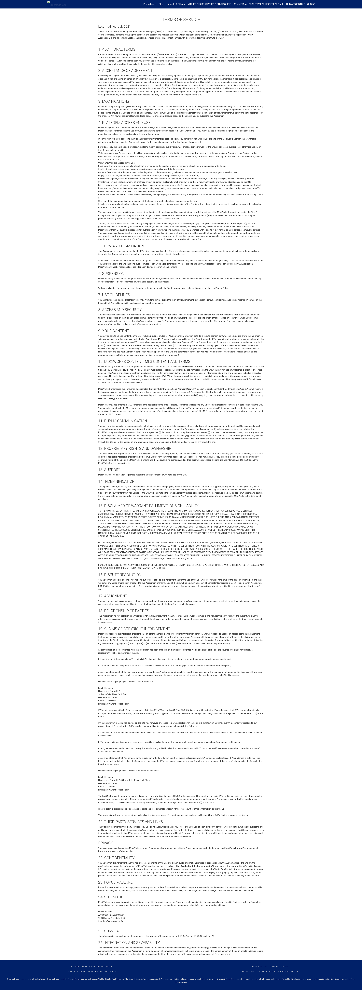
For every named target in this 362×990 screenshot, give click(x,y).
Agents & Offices (176, 4)
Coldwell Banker (80, 966)
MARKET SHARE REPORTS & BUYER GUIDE (209, 4)
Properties (150, 5)
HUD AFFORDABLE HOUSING (300, 4)
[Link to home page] (58, 4)
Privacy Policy (279, 966)
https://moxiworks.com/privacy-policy (115, 851)
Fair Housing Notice (286, 971)
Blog (162, 5)
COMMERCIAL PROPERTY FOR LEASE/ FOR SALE (258, 4)
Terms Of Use (260, 966)
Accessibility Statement (257, 971)
